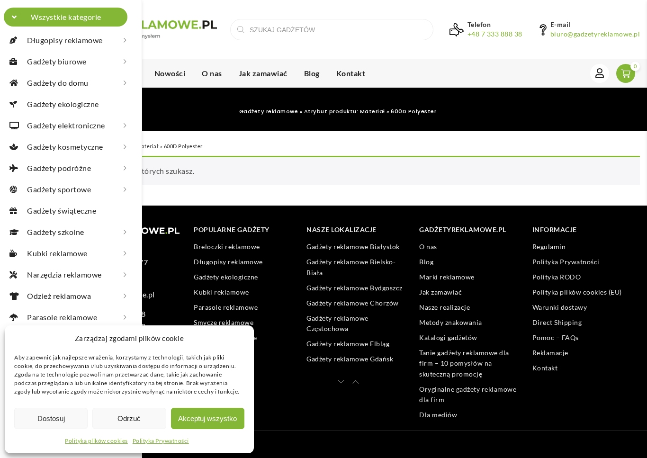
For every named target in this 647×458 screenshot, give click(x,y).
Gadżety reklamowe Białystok (353, 246)
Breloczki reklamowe (227, 246)
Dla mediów (438, 415)
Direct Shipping (557, 322)
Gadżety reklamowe (268, 111)
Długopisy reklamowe (228, 262)
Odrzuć (129, 418)
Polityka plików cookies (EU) (577, 292)
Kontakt (351, 73)
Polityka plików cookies (96, 440)
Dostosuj (51, 418)
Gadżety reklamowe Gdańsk (349, 359)
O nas (212, 73)
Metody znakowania (450, 322)
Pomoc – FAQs (555, 337)
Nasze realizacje (444, 307)
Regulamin (549, 246)
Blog (312, 73)
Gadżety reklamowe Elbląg (347, 344)
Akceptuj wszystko (207, 418)
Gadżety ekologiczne (226, 277)
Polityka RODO (556, 277)
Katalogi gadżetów (448, 337)
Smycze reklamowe (223, 322)
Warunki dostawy (559, 307)
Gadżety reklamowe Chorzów (352, 303)
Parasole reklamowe (226, 307)
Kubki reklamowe (221, 292)
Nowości (170, 73)
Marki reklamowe (447, 277)
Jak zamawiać (263, 73)
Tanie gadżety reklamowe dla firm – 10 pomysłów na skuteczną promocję (464, 363)
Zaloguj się (599, 73)
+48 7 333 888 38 (494, 34)
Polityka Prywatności (161, 440)
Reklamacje (550, 353)
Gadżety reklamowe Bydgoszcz (354, 288)
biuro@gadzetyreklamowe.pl (595, 34)
